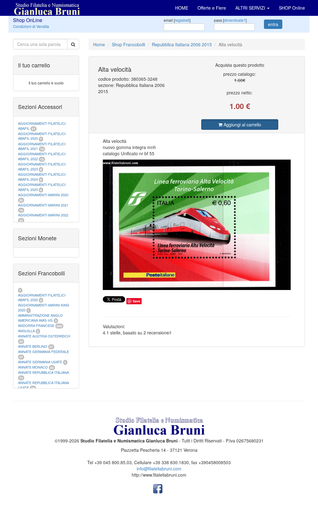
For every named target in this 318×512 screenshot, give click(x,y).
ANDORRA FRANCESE (36, 325)
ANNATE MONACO (33, 367)
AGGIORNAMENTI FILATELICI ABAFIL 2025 (42, 187)
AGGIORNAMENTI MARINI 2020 (43, 194)
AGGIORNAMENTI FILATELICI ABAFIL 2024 (42, 177)
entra (273, 24)
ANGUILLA (26, 330)
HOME (181, 8)
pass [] (230, 20)
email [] (177, 20)
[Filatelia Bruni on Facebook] (157, 488)
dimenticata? (235, 20)
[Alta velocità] (197, 225)
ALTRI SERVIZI (250, 8)
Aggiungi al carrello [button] (241, 124)
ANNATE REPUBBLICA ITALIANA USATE (43, 385)
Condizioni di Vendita (31, 26)
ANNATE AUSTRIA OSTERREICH (44, 335)
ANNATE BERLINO (32, 346)
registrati (182, 20)
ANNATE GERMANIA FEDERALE (43, 351)
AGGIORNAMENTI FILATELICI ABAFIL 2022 (42, 156)
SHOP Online (292, 8)
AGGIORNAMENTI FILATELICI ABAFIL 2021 (42, 146)
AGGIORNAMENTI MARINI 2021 (43, 204)
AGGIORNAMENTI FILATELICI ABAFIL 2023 (42, 166)
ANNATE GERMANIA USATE (40, 361)
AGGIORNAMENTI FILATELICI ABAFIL (42, 126)
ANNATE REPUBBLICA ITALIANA (43, 372)
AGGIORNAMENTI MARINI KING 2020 (43, 307)
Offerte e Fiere (212, 8)
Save (136, 301)
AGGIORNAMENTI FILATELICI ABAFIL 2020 (42, 136)
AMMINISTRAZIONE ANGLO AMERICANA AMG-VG (40, 318)
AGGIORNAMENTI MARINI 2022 (43, 214)
